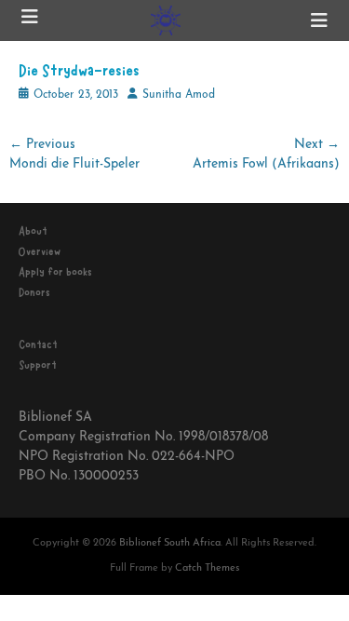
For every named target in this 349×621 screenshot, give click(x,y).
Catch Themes (207, 568)
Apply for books (55, 271)
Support (38, 365)
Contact (38, 344)
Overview (39, 251)
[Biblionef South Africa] (166, 20)
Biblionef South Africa (170, 543)
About (33, 230)
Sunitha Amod (178, 95)
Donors (34, 292)
